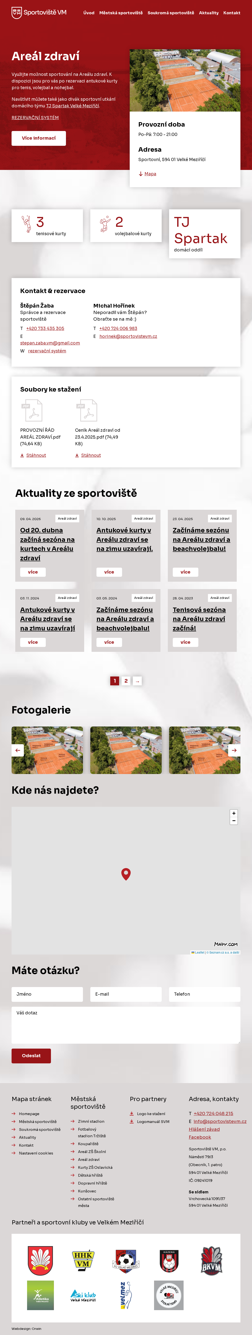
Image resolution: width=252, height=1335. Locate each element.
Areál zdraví (89, 1159)
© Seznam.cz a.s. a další (222, 952)
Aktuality (209, 13)
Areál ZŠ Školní (92, 1151)
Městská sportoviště (121, 13)
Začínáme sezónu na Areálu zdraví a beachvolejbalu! (201, 540)
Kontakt (231, 13)
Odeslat (31, 1055)
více (33, 572)
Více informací (39, 138)
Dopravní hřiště (92, 1183)
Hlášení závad (204, 1129)
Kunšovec (87, 1191)
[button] (126, 874)
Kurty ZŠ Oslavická (95, 1167)
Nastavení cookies (36, 1153)
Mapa (150, 174)
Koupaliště (88, 1143)
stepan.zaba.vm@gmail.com (50, 343)
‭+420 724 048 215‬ (213, 1113)
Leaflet (199, 952)
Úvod (88, 13)
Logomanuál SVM (153, 1121)
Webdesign (21, 1329)
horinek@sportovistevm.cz (128, 336)
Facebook (200, 1137)
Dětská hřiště (90, 1175)
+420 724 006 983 (118, 328)
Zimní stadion (91, 1121)
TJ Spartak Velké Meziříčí (72, 106)
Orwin (36, 1329)
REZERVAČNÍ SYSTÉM (35, 117)
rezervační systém (47, 351)
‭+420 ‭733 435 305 (45, 328)
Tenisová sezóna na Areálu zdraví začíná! (199, 619)
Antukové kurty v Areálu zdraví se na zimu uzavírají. (124, 540)
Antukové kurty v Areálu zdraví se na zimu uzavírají (47, 619)
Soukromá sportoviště (171, 13)
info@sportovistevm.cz (220, 1121)
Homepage (29, 1113)
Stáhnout (36, 455)
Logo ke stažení (151, 1113)
